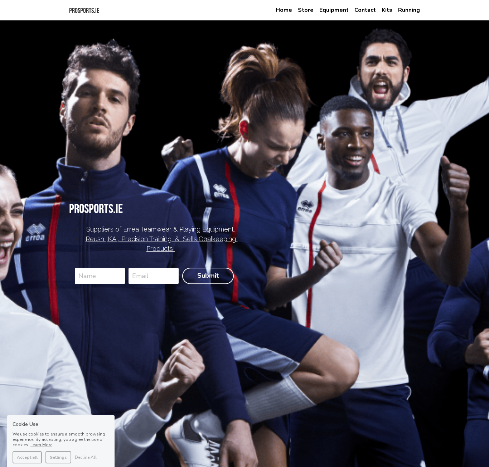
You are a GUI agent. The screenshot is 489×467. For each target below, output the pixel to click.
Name (87, 275)
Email (140, 275)
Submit (208, 275)
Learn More (41, 418)
